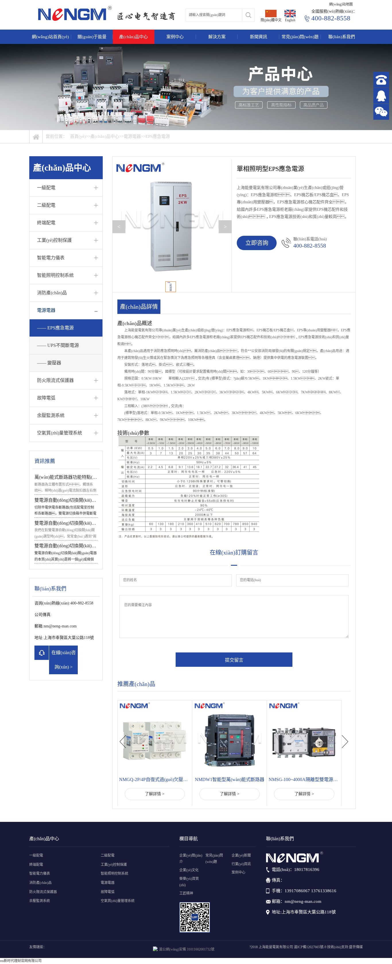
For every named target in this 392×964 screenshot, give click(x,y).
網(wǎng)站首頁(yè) (50, 36)
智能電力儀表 (51, 257)
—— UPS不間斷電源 (58, 345)
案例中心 (175, 36)
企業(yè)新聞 (241, 855)
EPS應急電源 (157, 136)
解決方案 (217, 36)
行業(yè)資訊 (241, 864)
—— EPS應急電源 (55, 327)
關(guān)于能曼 (91, 36)
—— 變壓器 (49, 362)
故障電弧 (46, 397)
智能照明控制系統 (55, 275)
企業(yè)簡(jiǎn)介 (190, 858)
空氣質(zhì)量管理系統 (59, 432)
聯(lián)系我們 (341, 36)
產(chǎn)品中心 (133, 36)
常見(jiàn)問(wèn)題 (300, 36)
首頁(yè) (78, 136)
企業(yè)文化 (189, 870)
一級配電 (46, 187)
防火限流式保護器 (55, 380)
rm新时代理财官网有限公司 (21, 961)
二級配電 (46, 205)
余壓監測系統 (51, 415)
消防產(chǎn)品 (52, 292)
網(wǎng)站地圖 (341, 4)
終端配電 (46, 222)
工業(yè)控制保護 (54, 240)
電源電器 (132, 136)
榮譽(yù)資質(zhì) (189, 882)
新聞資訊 (258, 36)
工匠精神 (186, 893)
